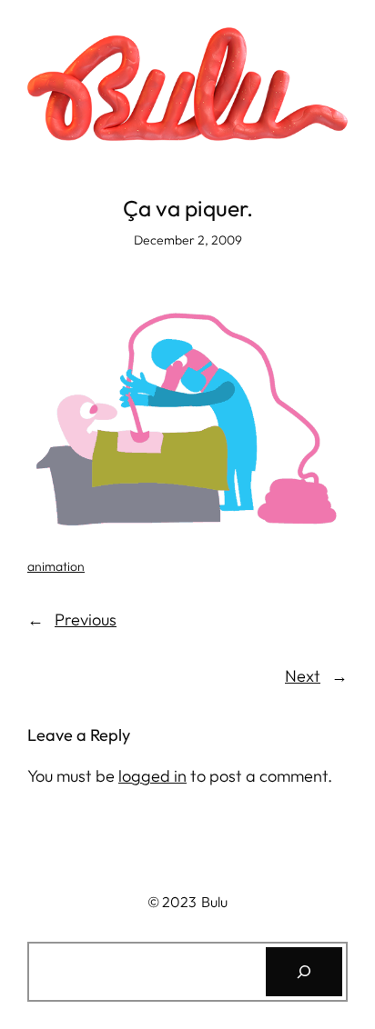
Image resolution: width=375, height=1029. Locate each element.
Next (302, 675)
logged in (152, 775)
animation (56, 566)
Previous (86, 619)
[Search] (304, 971)
